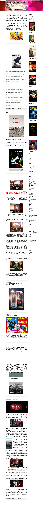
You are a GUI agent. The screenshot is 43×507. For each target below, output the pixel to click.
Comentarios (31, 19)
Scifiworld (30, 222)
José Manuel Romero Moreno (23, 18)
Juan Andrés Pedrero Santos (35, 233)
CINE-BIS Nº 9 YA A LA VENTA (11, 13)
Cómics (30, 159)
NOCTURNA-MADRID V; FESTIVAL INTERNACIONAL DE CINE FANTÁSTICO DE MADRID (15, 399)
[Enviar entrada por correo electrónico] (21, 108)
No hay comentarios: (19, 108)
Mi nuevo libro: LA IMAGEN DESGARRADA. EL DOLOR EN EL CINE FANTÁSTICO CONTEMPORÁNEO (16, 143)
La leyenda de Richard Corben (32, 212)
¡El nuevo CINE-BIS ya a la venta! (11, 315)
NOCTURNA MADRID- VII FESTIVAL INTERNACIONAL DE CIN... (33, 242)
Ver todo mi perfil (35, 234)
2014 (30, 248)
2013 (30, 249)
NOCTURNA (30, 167)
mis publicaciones (31, 166)
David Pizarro (13, 18)
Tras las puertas (31, 210)
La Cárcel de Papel (31, 185)
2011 (30, 251)
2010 (30, 252)
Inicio (14, 500)
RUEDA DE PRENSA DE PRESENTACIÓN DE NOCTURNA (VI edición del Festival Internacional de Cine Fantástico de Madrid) (16, 177)
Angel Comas (9, 18)
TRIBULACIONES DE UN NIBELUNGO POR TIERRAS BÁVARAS (32, 189)
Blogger (28, 505)
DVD (29, 161)
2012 (30, 250)
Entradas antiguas (25, 500)
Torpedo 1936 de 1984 (31, 191)
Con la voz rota (31, 193)
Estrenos (30, 163)
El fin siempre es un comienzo (32, 218)
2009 (30, 253)
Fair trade (30, 213)
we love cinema (31, 171)
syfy (29, 170)
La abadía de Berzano (31, 176)
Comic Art (30, 158)
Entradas (31, 18)
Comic (30, 157)
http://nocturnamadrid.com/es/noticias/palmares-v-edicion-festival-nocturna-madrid (15, 492)
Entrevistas (30, 162)
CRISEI (30, 204)
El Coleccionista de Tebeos (32, 217)
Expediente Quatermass (32, 201)
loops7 (22, 505)
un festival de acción (31, 179)
